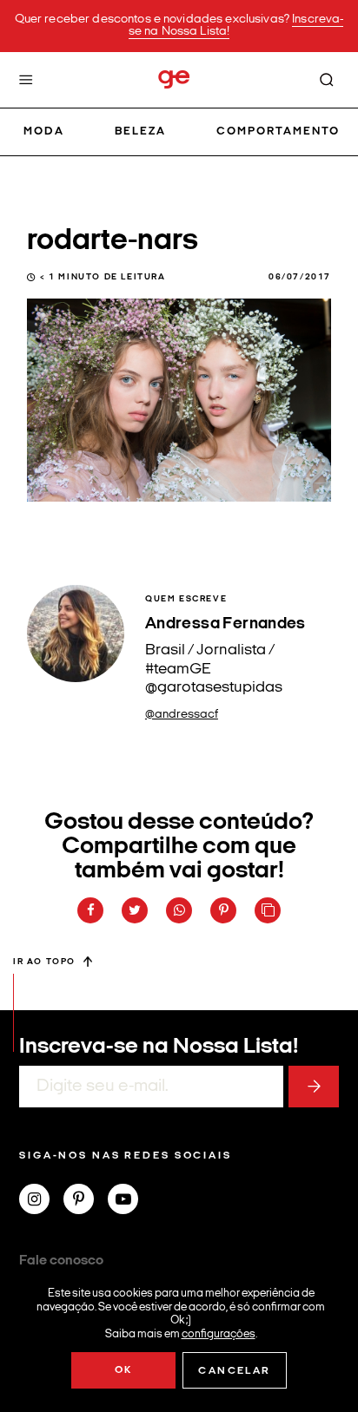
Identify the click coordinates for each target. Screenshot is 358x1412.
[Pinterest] (85, 1201)
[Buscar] (327, 80)
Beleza (140, 131)
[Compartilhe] (268, 910)
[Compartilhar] (90, 910)
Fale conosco (61, 1261)
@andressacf (181, 714)
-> (313, 1086)
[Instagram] (41, 1201)
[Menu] (26, 80)
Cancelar (234, 1371)
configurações (218, 1333)
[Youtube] (130, 1201)
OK (124, 1370)
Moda (43, 131)
